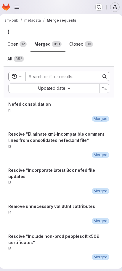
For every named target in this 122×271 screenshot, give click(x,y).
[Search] (104, 76)
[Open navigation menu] (17, 7)
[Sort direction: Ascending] (104, 88)
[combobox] (53, 88)
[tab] (17, 44)
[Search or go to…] (98, 7)
